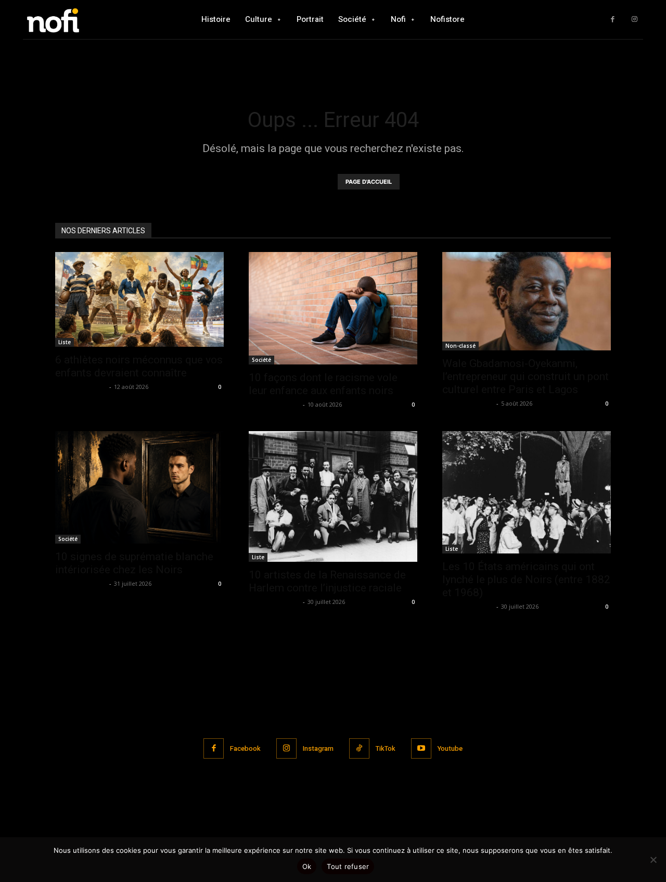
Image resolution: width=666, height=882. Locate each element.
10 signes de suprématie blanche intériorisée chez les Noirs (134, 563)
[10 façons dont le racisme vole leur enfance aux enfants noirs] (333, 308)
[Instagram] (634, 19)
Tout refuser (348, 866)
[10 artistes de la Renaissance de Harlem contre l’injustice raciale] (333, 496)
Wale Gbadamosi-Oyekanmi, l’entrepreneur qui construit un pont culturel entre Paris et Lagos (525, 376)
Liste (64, 342)
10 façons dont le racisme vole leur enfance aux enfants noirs (323, 384)
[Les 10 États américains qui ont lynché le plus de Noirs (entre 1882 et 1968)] (526, 492)
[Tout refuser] (653, 859)
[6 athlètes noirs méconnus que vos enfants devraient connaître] (139, 299)
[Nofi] (80, 19)
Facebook (245, 748)
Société (261, 359)
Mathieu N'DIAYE (81, 386)
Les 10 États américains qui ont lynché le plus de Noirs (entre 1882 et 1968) (526, 579)
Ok (307, 866)
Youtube (450, 748)
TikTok (385, 748)
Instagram (318, 748)
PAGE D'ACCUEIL (368, 181)
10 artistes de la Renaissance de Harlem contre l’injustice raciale (327, 581)
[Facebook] (612, 19)
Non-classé (460, 345)
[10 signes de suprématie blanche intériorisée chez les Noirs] (139, 487)
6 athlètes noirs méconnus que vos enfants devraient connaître (139, 366)
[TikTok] (359, 748)
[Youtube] (421, 748)
